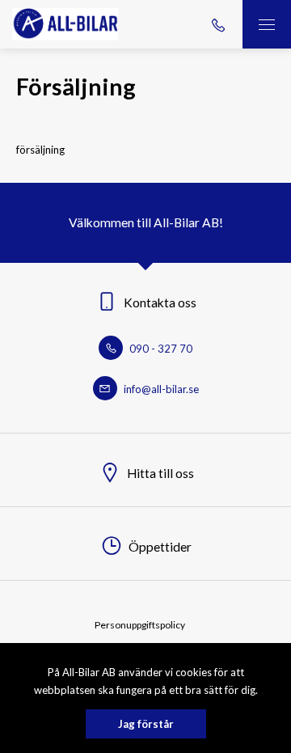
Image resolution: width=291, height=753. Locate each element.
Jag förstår (146, 723)
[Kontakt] (218, 24)
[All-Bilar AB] (65, 24)
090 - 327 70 (159, 348)
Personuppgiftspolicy (140, 625)
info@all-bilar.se (160, 389)
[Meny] (266, 24)
